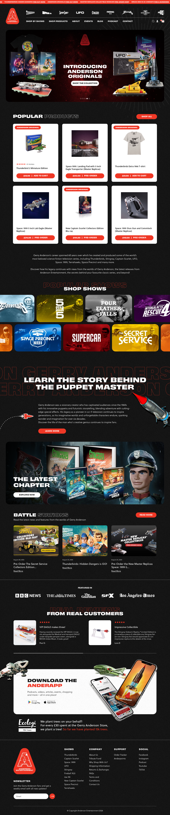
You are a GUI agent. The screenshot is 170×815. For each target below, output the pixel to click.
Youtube (143, 765)
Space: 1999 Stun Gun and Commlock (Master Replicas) (133, 230)
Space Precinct (71, 784)
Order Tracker (120, 754)
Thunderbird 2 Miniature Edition (32, 168)
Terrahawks (69, 787)
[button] (78, 21)
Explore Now (27, 494)
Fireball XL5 (69, 773)
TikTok (142, 769)
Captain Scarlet (71, 758)
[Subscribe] (52, 796)
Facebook (143, 754)
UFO (66, 765)
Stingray (68, 769)
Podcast (142, 762)
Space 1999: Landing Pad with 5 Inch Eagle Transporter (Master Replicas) (83, 168)
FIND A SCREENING (110, 2)
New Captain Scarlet (74, 780)
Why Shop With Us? (98, 762)
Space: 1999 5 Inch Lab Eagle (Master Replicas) (34, 230)
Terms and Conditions (94, 778)
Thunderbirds (70, 754)
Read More (146, 514)
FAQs (91, 773)
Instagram (143, 758)
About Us (93, 754)
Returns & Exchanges (99, 769)
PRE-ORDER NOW (70, 2)
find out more (20, 2)
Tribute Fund (95, 758)
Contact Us (94, 784)
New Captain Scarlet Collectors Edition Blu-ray (85, 230)
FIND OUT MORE (154, 2)
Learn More (52, 430)
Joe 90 (67, 776)
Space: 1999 (69, 762)
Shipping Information (99, 765)
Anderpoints (120, 758)
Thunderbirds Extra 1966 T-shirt (130, 166)
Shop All (147, 116)
